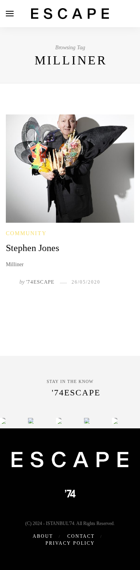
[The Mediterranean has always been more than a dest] (30, 420)
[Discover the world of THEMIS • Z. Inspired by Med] (58, 420)
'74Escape (40, 282)
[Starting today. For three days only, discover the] (2, 420)
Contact (80, 536)
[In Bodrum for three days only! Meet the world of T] (86, 420)
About (43, 536)
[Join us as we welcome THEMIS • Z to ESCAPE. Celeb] (114, 420)
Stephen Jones (32, 248)
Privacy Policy (70, 543)
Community (26, 233)
